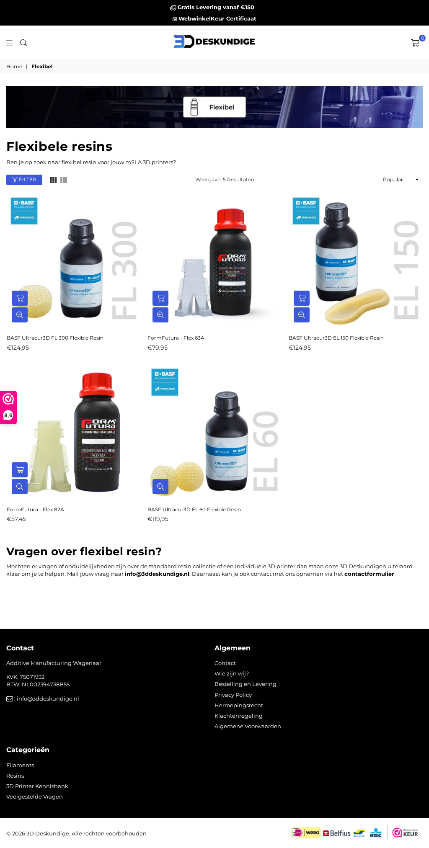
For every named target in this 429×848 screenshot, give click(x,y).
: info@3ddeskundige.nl (46, 698)
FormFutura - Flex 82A (35, 509)
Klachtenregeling (238, 715)
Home (14, 66)
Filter (27, 179)
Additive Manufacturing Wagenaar (53, 663)
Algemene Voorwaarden (247, 726)
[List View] (63, 179)
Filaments (20, 765)
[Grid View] (53, 179)
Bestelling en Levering (245, 683)
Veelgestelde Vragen (34, 796)
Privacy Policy (233, 694)
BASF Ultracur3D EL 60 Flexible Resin (194, 509)
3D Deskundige (47, 833)
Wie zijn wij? (231, 673)
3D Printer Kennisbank (37, 786)
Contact (225, 663)
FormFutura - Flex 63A (175, 338)
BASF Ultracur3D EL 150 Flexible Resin (336, 338)
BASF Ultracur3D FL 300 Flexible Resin (55, 338)
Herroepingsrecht (238, 705)
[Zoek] (23, 42)
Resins (15, 775)
